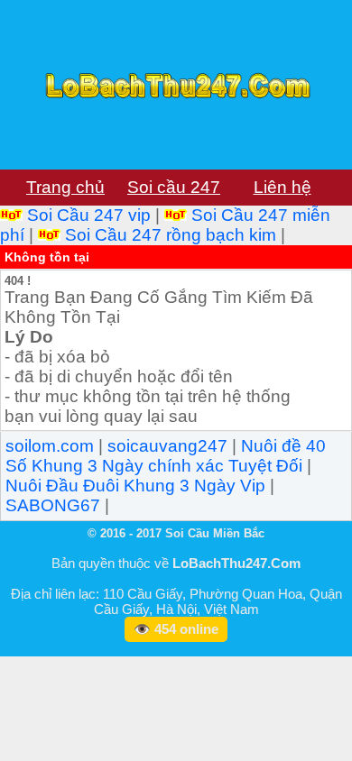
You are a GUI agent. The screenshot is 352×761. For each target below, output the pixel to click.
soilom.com (49, 445)
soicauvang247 (167, 445)
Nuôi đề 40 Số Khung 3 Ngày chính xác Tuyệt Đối (165, 455)
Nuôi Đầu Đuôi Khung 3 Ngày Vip (135, 485)
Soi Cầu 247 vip (89, 215)
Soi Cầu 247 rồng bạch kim (170, 234)
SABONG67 (52, 505)
